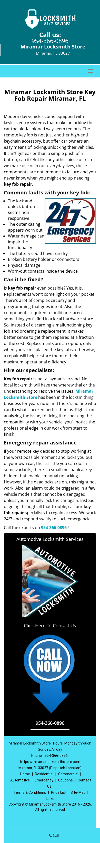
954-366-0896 (50, 41)
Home (25, 774)
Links (50, 799)
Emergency (44, 780)
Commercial (68, 774)
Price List (58, 792)
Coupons (65, 780)
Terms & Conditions (30, 792)
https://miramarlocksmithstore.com (50, 762)
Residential (44, 774)
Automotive (20, 780)
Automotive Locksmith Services (50, 539)
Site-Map (78, 792)
